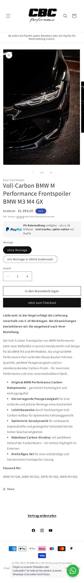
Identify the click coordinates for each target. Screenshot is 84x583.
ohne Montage (17, 250)
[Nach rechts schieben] (50, 172)
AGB (65, 568)
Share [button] (11, 489)
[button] (8, 15)
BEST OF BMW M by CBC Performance (39, 563)
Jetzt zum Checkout (42, 303)
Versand (20, 216)
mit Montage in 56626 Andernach (30, 259)
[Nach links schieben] (33, 172)
